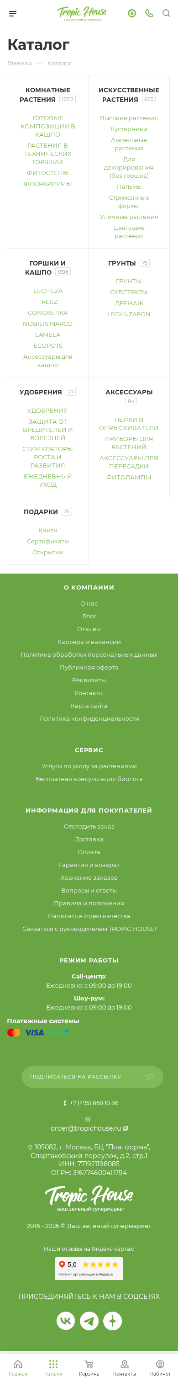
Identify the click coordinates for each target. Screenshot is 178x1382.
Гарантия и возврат (89, 864)
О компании (89, 587)
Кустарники (128, 129)
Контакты (89, 692)
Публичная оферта (89, 667)
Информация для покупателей (89, 810)
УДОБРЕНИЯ (47, 410)
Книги (48, 530)
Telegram (89, 1321)
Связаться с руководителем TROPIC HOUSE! (89, 928)
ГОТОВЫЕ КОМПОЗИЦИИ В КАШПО (48, 126)
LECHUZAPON (129, 314)
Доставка (89, 839)
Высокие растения (129, 118)
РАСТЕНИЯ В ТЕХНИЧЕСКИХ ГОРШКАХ (47, 153)
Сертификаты (48, 541)
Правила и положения (89, 903)
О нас (89, 603)
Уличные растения (129, 216)
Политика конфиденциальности (89, 718)
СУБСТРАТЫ (129, 292)
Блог (89, 616)
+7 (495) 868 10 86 (93, 1103)
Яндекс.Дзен (112, 1321)
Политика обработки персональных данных (89, 654)
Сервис (89, 750)
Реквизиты (89, 680)
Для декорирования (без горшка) (129, 167)
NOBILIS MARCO (48, 323)
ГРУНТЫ (129, 281)
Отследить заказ (89, 826)
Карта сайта (89, 705)
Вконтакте (66, 1321)
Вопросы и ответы (89, 890)
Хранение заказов (89, 877)
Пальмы (129, 186)
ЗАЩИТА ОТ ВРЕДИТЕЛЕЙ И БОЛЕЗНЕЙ (48, 429)
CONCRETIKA (48, 312)
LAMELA (47, 334)
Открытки (47, 552)
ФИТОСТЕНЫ (48, 172)
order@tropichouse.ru (86, 1128)
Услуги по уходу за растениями (89, 766)
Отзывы (89, 629)
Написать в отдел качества (89, 916)
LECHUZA (48, 290)
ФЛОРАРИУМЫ (48, 183)
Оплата (89, 852)
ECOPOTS (48, 345)
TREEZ (48, 301)
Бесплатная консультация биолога (89, 778)
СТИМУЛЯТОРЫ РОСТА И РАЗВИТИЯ (47, 457)
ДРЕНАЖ (129, 303)
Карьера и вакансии (89, 641)
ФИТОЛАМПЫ (129, 477)
